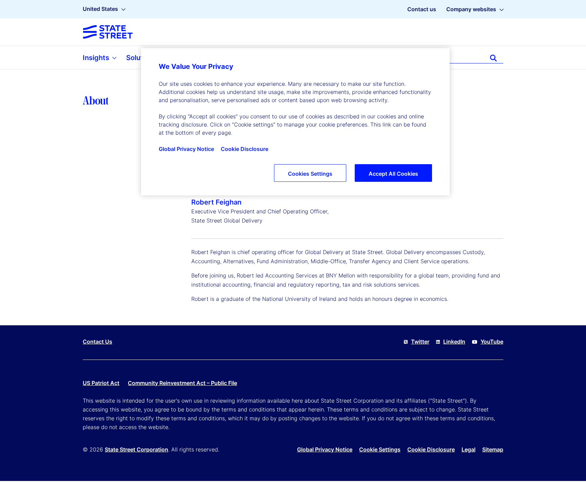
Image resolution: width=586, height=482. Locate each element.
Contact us (421, 9)
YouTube (492, 341)
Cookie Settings (380, 449)
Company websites (471, 9)
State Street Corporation (136, 449)
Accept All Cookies (393, 173)
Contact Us (97, 341)
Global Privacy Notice (324, 449)
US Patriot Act (101, 383)
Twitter (420, 341)
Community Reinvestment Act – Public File (182, 383)
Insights (97, 58)
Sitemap (492, 449)
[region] (295, 121)
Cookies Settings (310, 173)
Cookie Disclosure (431, 449)
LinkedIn (454, 341)
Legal (468, 449)
